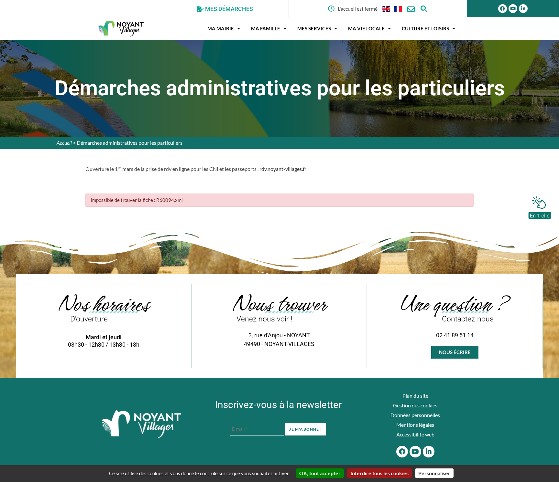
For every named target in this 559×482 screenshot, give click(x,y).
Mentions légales (415, 425)
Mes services (314, 28)
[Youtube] (513, 8)
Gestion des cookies (415, 405)
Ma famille (265, 28)
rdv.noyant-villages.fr (282, 169)
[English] (386, 8)
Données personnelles (415, 415)
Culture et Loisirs (425, 28)
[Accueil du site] (141, 424)
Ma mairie (220, 28)
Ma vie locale (366, 28)
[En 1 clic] (540, 206)
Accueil (64, 143)
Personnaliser (434, 473)
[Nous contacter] (411, 9)
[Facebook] (502, 8)
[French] (398, 8)
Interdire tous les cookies (379, 473)
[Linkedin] (523, 8)
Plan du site (415, 396)
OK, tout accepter (320, 473)
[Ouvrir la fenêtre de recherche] (424, 8)
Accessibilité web (415, 434)
